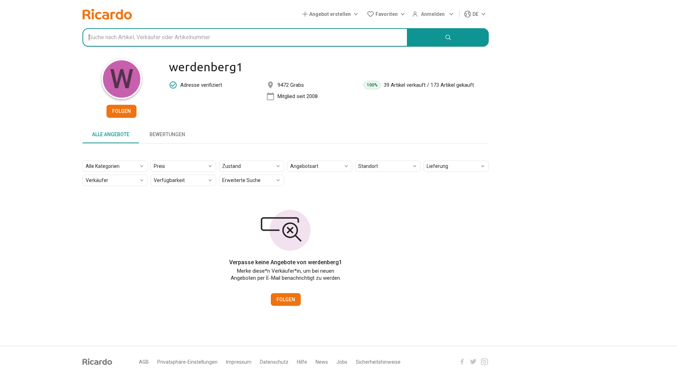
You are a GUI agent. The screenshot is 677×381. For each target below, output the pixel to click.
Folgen (121, 111)
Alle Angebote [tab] (110, 134)
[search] (448, 37)
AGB (144, 362)
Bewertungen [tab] (167, 134)
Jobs (341, 362)
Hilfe (302, 362)
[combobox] (245, 37)
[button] (331, 14)
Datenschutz (274, 362)
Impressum (238, 362)
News (322, 362)
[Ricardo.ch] (107, 14)
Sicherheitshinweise (378, 362)
